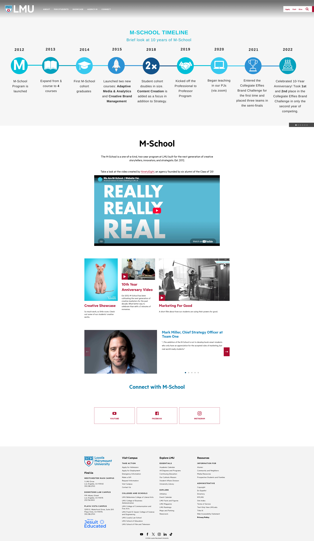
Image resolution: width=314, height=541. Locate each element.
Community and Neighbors (208, 470)
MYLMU (200, 497)
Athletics (163, 494)
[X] (153, 534)
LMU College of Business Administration (132, 501)
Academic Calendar (167, 467)
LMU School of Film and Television (136, 524)
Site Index (201, 500)
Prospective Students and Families (211, 477)
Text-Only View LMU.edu (207, 507)
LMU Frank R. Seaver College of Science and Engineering (138, 513)
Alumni (200, 467)
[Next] (227, 351)
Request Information (130, 480)
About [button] (46, 9)
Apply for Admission (130, 467)
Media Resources (204, 474)
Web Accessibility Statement (208, 514)
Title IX (200, 510)
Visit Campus (127, 484)
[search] (307, 9)
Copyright (201, 487)
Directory (201, 494)
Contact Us (126, 487)
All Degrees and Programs (170, 470)
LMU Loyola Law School (132, 517)
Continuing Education (168, 474)
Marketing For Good (175, 305)
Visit (294, 9)
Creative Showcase (100, 305)
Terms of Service (204, 504)
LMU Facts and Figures (169, 500)
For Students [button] (61, 9)
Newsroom (164, 514)
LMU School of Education (132, 521)
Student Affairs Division (169, 480)
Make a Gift (126, 477)
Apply (287, 9)
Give (300, 9)
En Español (201, 490)
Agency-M (92, 9)
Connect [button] (106, 9)
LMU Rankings (165, 507)
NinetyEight (147, 171)
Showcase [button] (78, 9)
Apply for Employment (131, 470)
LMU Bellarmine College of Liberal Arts (138, 497)
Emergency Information (131, 474)
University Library (167, 484)
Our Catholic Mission (168, 477)
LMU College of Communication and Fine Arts (136, 507)
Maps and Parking (167, 510)
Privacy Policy (203, 517)
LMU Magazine (166, 504)
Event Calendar (166, 497)
